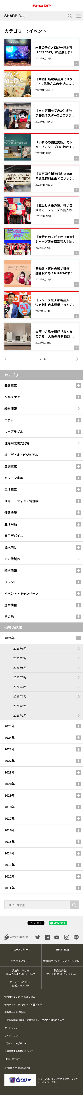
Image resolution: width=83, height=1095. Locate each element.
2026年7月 (19, 658)
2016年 (9, 830)
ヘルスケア (12, 397)
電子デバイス (13, 535)
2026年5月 (19, 677)
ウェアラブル (13, 431)
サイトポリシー (12, 1035)
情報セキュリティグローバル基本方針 (23, 1004)
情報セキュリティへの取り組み (19, 996)
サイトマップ (11, 1027)
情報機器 (10, 512)
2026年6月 (19, 667)
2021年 (9, 772)
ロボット (10, 420)
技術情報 (10, 570)
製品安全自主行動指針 (15, 1012)
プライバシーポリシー (15, 1043)
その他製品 (12, 559)
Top (78, 1089)
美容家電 (10, 385)
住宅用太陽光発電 (16, 443)
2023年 (9, 749)
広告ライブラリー (20, 960)
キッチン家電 (13, 478)
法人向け (10, 547)
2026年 (9, 638)
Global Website (12, 1059)
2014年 (9, 853)
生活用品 (10, 524)
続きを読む (41, 52)
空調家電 (10, 466)
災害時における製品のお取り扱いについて (20, 972)
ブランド (10, 582)
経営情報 (10, 408)
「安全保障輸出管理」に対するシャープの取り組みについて (34, 1020)
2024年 (9, 737)
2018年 (9, 807)
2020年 (9, 784)
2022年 (9, 760)
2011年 (9, 888)
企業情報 (10, 605)
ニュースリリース (20, 949)
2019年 (9, 795)
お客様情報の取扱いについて (18, 1051)
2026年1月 (19, 715)
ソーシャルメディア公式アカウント (20, 983)
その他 (9, 616)
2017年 (9, 818)
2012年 (9, 876)
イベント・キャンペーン (21, 593)
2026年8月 (19, 648)
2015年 (9, 841)
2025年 (9, 726)
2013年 (9, 864)
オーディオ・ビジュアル (21, 454)
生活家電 (10, 489)
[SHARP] (42, 4)
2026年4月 (19, 687)
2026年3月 (19, 696)
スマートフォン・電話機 (21, 501)
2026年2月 (19, 706)
